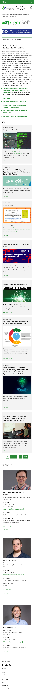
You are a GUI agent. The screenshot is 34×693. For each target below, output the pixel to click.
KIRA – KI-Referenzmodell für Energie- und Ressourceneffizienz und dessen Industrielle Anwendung (15, 90)
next (25, 457)
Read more (9, 161)
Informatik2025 (17, 153)
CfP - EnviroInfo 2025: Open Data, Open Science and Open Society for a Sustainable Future (16, 172)
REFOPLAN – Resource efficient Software (14, 101)
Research (21, 14)
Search (31, 7)
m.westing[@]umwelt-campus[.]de (15, 642)
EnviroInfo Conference (17, 151)
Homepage (8, 526)
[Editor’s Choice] (17, 215)
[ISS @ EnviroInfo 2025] (17, 140)
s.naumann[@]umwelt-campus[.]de (15, 509)
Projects (27, 14)
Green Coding (6, 98)
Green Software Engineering (9, 16)
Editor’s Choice (8, 205)
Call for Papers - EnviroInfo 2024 (15, 284)
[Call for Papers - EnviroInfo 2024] (17, 294)
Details (7, 529)
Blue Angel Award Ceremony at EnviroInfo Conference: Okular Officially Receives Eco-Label (14, 418)
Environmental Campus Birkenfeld (10, 14)
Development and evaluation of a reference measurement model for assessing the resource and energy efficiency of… (16, 230)
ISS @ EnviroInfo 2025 (11, 130)
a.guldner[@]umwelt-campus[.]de (14, 574)
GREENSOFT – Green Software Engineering (15, 116)
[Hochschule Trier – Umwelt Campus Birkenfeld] (15, 8)
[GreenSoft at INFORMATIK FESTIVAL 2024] (17, 256)
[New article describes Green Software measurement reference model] (17, 336)
